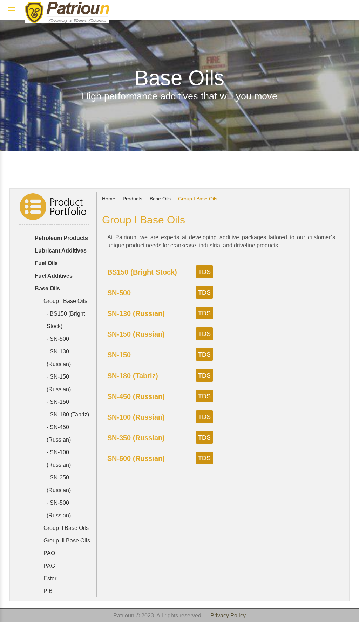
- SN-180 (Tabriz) (68, 414)
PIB (47, 591)
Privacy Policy (228, 615)
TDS (204, 271)
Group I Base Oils (64, 301)
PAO (48, 553)
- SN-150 (58, 402)
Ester (49, 578)
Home (109, 198)
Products (133, 198)
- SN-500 (58, 339)
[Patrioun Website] (67, 12)
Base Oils (161, 198)
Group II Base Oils (65, 528)
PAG (48, 566)
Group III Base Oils (66, 541)
